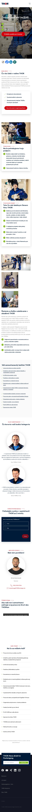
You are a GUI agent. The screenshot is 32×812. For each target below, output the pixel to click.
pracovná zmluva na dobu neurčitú (12, 368)
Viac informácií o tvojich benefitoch (15, 108)
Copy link (3, 62)
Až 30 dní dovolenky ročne (10, 375)
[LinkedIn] (11, 62)
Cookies (3, 801)
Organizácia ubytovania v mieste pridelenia (13, 399)
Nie (8, 528)
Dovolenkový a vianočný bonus (11, 380)
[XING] (14, 62)
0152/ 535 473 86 (17, 585)
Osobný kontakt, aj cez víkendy (11, 402)
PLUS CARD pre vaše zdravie (10, 404)
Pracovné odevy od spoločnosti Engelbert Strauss (15, 396)
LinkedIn (11, 62)
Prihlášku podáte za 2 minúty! (13, 34)
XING (14, 62)
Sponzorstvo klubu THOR (9, 407)
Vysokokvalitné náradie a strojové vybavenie (14, 393)
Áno (8, 523)
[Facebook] (7, 62)
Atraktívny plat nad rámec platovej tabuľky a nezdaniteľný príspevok (14, 371)
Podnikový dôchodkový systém (11, 378)
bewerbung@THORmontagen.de (17, 588)
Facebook (7, 62)
